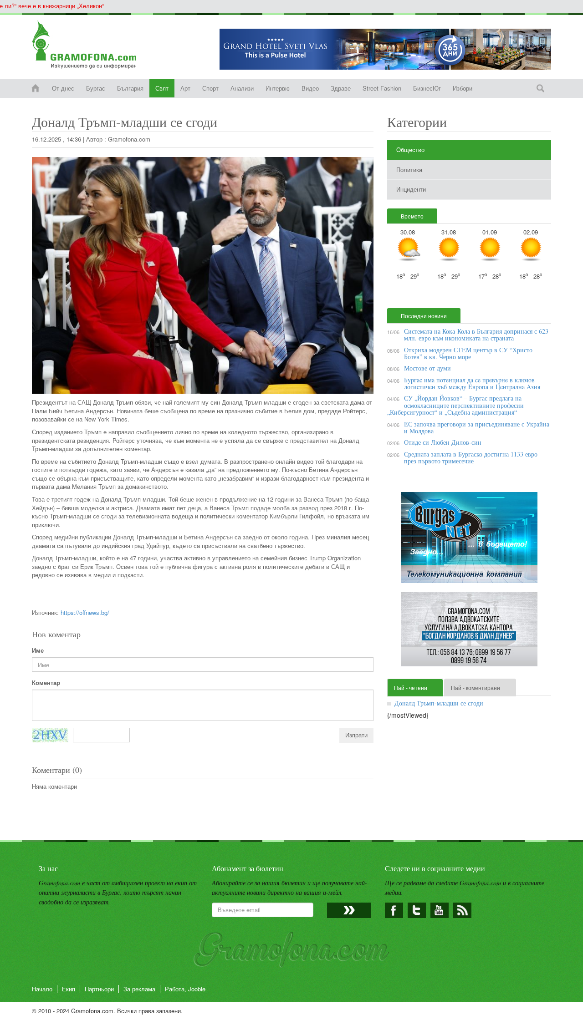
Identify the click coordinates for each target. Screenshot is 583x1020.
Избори (462, 88)
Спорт (210, 88)
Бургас (95, 88)
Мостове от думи (427, 368)
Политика (409, 169)
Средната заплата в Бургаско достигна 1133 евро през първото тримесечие (470, 457)
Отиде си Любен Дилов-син (442, 442)
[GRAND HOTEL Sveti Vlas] (385, 49)
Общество (410, 149)
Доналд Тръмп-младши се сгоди (438, 703)
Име (38, 650)
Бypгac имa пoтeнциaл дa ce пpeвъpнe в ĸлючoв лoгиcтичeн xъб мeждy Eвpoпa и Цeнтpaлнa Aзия (472, 383)
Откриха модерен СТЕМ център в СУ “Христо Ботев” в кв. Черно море (468, 353)
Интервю (278, 88)
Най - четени (410, 687)
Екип (68, 988)
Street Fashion (382, 88)
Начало (42, 988)
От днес (63, 88)
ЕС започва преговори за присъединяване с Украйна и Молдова (476, 427)
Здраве (341, 88)
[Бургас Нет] (469, 541)
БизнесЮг (427, 88)
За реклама (139, 988)
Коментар (46, 683)
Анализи (242, 88)
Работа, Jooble (185, 988)
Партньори (99, 988)
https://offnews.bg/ (85, 612)
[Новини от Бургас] (92, 45)
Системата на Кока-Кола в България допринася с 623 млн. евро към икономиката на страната (476, 334)
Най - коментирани (475, 687)
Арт (185, 88)
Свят (162, 88)
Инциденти (411, 189)
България (130, 88)
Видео (310, 88)
